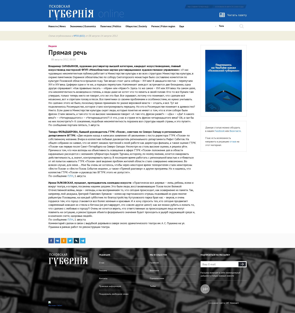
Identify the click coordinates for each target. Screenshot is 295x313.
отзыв (233, 141)
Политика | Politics (110, 26)
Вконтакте (235, 130)
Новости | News (57, 26)
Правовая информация (110, 286)
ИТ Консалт (232, 302)
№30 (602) (79, 35)
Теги (221, 25)
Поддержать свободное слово (113, 294)
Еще (181, 26)
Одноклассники (157, 278)
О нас (101, 262)
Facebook (220, 130)
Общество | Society (136, 26)
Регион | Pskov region (163, 26)
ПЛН (70, 176)
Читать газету (237, 15)
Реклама (103, 270)
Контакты (103, 278)
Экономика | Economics (83, 26)
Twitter (153, 286)
